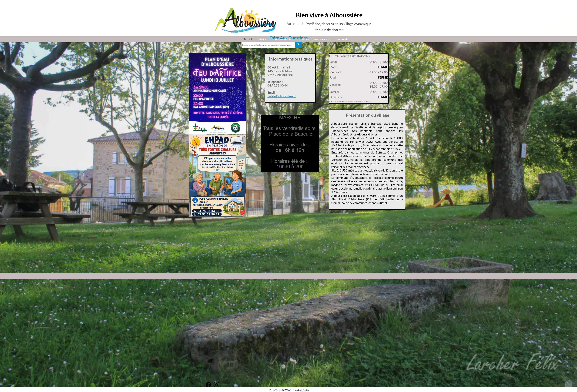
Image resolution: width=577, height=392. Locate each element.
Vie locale (342, 39)
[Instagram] (216, 384)
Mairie (263, 39)
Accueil (248, 39)
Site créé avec (276, 390)
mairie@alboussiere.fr (281, 96)
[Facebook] (208, 384)
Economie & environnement (314, 39)
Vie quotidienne (283, 39)
